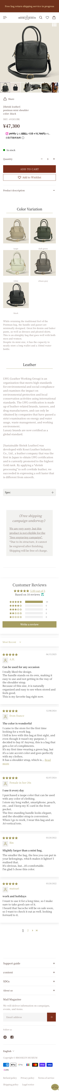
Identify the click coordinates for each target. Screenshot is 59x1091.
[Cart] (54, 17)
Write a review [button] (29, 624)
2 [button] (28, 930)
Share (11, 98)
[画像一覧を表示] (54, 24)
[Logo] (27, 17)
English (7, 1051)
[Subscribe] (51, 1017)
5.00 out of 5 (37, 591)
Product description (14, 190)
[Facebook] (11, 1037)
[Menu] (5, 17)
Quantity (8, 158)
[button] (16, 602)
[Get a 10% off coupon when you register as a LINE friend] (29, 6)
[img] (10, 654)
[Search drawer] (41, 17)
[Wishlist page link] (47, 17)
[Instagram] (5, 1037)
